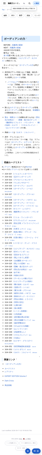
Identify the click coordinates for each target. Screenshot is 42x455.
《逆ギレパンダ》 (19, 251)
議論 (28, 15)
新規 (37, 3)
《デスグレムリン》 (20, 220)
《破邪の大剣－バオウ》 (22, 293)
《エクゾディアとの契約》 (22, 281)
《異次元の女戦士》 (20, 269)
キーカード (27, 84)
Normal (29, 167)
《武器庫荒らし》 (20, 332)
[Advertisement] (21, 25)
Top (3, 9)
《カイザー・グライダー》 (22, 341)
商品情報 (8, 385)
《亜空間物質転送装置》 (22, 346)
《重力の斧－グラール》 (22, 290)
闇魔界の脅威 (15, 48)
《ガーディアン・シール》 (22, 189)
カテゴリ (13, 107)
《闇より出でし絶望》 (21, 257)
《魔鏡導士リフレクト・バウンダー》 (19, 122)
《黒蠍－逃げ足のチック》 (27, 120)
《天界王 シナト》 (19, 229)
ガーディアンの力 (26, 65)
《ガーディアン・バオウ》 (22, 200)
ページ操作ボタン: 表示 (28, 443)
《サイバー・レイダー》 (21, 209)
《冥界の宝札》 (19, 302)
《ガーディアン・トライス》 (23, 206)
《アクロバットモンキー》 (23, 180)
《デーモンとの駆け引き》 (23, 278)
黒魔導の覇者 (17, 45)
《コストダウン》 (20, 349)
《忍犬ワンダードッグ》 (22, 177)
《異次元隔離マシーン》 (22, 320)
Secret (6, 343)
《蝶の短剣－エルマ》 (21, 284)
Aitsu (20, 439)
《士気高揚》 (18, 314)
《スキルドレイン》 (28, 125)
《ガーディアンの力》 (13, 364)
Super (10, 214)
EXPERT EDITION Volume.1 (16, 376)
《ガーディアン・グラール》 (23, 194)
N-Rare (14, 226)
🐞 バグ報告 (27, 439)
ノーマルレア (12, 82)
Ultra (6, 191)
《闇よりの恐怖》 (19, 263)
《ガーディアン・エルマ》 (22, 186)
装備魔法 (36, 110)
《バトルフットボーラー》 (22, 174)
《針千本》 (16, 272)
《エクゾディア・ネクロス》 (23, 249)
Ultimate (11, 343)
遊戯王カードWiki (14, 3)
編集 (5, 15)
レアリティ (7, 167)
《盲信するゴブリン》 (21, 255)
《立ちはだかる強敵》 (21, 326)
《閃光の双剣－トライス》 (23, 299)
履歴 (20, 15)
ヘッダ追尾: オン (11, 443)
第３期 (6, 55)
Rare (35, 200)
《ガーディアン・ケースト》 (23, 203)
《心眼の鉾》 (18, 305)
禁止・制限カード (12, 117)
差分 (13, 15)
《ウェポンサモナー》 (21, 183)
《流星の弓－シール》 (21, 287)
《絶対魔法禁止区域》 (21, 317)
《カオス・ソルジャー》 (24, 132)
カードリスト (10, 368)
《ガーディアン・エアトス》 (21, 142)
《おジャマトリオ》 (12, 128)
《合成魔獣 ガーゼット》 (22, 260)
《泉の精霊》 (18, 308)
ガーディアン (27, 107)
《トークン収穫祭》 (20, 311)
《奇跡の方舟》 (18, 275)
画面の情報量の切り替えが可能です (24, 8)
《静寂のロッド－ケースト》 (24, 296)
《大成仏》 (16, 338)
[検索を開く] (29, 3)
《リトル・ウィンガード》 (22, 217)
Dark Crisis (9, 381)
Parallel (10, 191)
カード (17, 77)
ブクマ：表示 (21, 448)
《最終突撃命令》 (20, 323)
